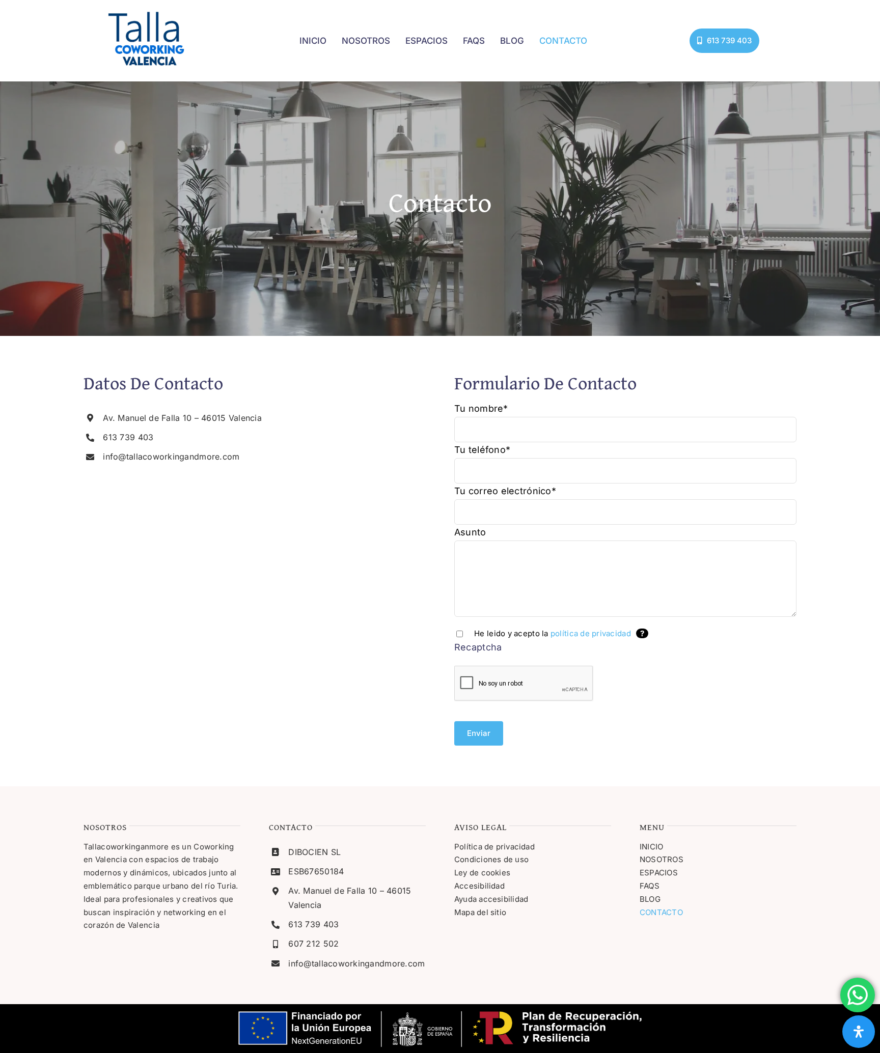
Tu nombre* (481, 408)
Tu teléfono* (482, 449)
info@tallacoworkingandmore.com (171, 456)
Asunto (470, 532)
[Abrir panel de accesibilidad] (858, 1031)
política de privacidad (591, 633)
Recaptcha (478, 647)
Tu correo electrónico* (505, 491)
